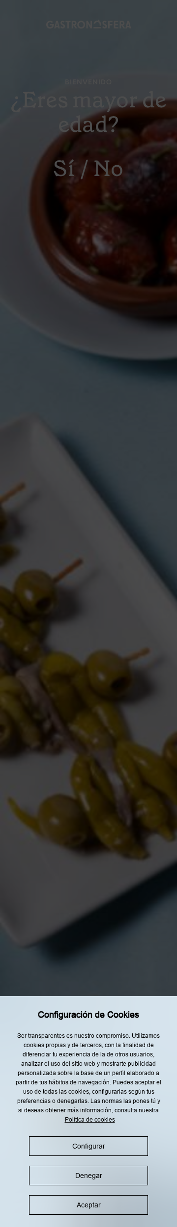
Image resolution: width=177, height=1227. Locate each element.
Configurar (88, 1146)
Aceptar (89, 1205)
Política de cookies (90, 1119)
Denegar (88, 1175)
